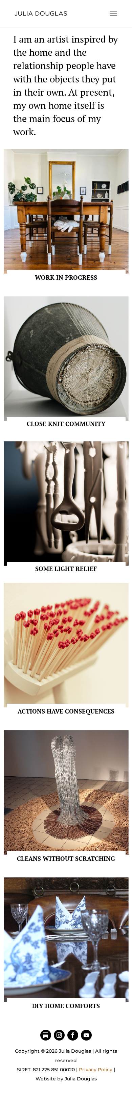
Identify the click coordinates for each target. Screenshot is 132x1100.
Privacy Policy (95, 1070)
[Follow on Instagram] (59, 1035)
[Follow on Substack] (45, 1035)
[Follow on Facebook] (72, 1035)
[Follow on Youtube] (86, 1035)
